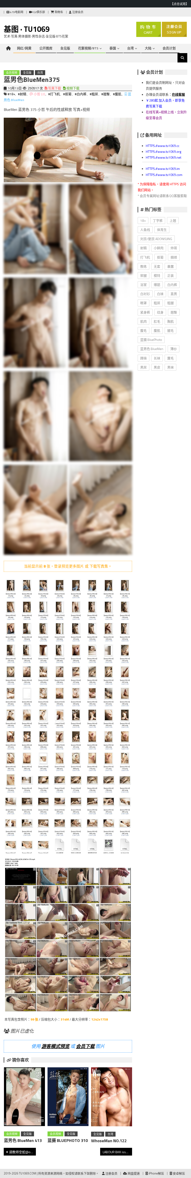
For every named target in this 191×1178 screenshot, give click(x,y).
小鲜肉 (159, 247)
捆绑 (174, 257)
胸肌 (170, 321)
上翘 (173, 220)
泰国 (112, 48)
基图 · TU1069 (27, 29)
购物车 (58, 12)
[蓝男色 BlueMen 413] (24, 1097)
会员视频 (11, 72)
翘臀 (174, 312)
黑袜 (170, 367)
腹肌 (157, 330)
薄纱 (173, 348)
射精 (143, 247)
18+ (143, 220)
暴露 (170, 266)
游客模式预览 (55, 1046)
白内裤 (172, 284)
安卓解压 (178, 1173)
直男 (174, 293)
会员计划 (169, 48)
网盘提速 (133, 1173)
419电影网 (16, 12)
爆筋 (157, 284)
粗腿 (170, 302)
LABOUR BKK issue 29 (117, 1151)
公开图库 (45, 48)
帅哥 (174, 247)
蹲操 (143, 358)
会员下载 (85, 1046)
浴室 (143, 284)
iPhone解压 (156, 1173)
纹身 (160, 312)
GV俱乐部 (38, 12)
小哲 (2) (39, 93)
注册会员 (77, 12)
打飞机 (145, 257)
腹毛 (143, 330)
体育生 (162, 229)
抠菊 (160, 257)
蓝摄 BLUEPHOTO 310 (68, 1140)
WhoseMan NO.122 (109, 1141)
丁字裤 (158, 220)
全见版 (65, 48)
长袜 (157, 358)
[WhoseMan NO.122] (111, 1097)
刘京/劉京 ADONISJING (156, 238)
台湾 (130, 48)
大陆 (148, 48)
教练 (143, 266)
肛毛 (157, 321)
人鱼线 (145, 229)
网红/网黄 (24, 48)
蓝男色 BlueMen (151, 348)
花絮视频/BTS (88, 48)
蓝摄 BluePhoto (151, 339)
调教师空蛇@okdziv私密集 (22, 1151)
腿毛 (170, 330)
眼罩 (143, 302)
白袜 (160, 293)
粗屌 (157, 302)
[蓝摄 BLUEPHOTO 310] (68, 1097)
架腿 (143, 275)
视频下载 (72, 88)
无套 (157, 266)
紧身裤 (145, 312)
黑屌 (143, 367)
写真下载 (54, 88)
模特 (157, 275)
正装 (170, 275)
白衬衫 (145, 293)
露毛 (170, 358)
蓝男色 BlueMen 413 (23, 1140)
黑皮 (157, 367)
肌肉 (143, 321)
